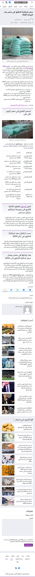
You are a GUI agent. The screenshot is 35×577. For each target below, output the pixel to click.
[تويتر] (11, 290)
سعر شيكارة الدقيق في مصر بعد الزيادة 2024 (20, 298)
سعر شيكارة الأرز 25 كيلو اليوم (19, 105)
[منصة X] (6, 2)
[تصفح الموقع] (32, 2)
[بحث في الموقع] (3, 2)
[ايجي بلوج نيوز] (20, 2)
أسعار (23, 206)
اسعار (12, 22)
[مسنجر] (24, 290)
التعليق (31, 518)
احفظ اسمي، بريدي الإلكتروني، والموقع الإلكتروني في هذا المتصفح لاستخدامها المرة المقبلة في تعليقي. (18, 540)
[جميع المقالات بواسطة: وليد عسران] (27, 309)
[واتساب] (17, 290)
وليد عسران (26, 19)
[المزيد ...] (5, 290)
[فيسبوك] (9, 2)
